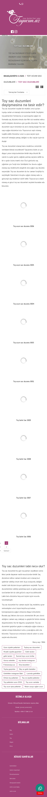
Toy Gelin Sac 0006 (23, 536)
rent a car (13, 791)
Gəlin (11, 734)
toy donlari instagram (27, 660)
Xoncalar (12, 778)
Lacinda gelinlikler (33, 673)
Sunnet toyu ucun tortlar (25, 656)
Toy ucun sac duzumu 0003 (23, 342)
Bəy (11, 730)
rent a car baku (15, 787)
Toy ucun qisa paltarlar (12, 686)
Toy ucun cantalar (32, 682)
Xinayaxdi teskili (15, 783)
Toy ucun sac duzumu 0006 (23, 226)
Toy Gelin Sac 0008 (23, 459)
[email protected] (26, 707)
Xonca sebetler (9, 660)
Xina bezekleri (24, 665)
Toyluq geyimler (9, 669)
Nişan (11, 742)
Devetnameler (14, 774)
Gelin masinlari (15, 770)
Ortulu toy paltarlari (10, 678)
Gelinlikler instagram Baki (13, 673)
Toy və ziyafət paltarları (31, 678)
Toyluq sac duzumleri (32, 647)
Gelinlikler (13, 766)
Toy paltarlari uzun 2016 (12, 682)
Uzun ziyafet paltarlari (11, 647)
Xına (11, 746)
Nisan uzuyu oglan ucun (34, 686)
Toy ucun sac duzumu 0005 (23, 265)
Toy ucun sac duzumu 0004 (23, 304)
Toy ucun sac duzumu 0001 (23, 381)
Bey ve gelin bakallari (27, 669)
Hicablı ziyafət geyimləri (12, 652)
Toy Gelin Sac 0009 (23, 420)
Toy (11, 738)
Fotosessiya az (9, 665)
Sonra (6, 551)
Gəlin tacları (29, 652)
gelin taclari (7, 656)
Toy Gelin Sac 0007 (23, 498)
